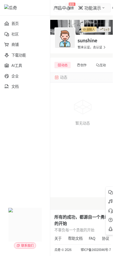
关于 (58, 238)
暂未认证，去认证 (90, 47)
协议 (105, 238)
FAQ (92, 238)
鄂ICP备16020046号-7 (96, 250)
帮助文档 (75, 238)
